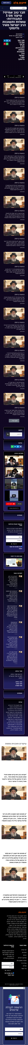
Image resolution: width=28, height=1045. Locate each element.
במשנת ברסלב (18, 35)
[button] (2, 8)
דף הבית (23, 950)
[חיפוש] (8, 434)
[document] (14, 1016)
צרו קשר (23, 968)
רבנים (24, 955)
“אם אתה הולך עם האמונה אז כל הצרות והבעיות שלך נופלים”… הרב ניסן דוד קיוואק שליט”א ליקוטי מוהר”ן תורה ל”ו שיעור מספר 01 (14, 327)
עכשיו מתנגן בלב (21, 960)
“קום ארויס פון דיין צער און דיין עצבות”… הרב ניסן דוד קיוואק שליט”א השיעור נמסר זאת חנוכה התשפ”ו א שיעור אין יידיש (14, 384)
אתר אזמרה (18, 685)
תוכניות (24, 952)
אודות (24, 966)
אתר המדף (19, 683)
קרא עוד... (15, 587)
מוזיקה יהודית (22, 958)
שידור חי (23, 963)
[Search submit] (12, 8)
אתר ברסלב (18, 682)
